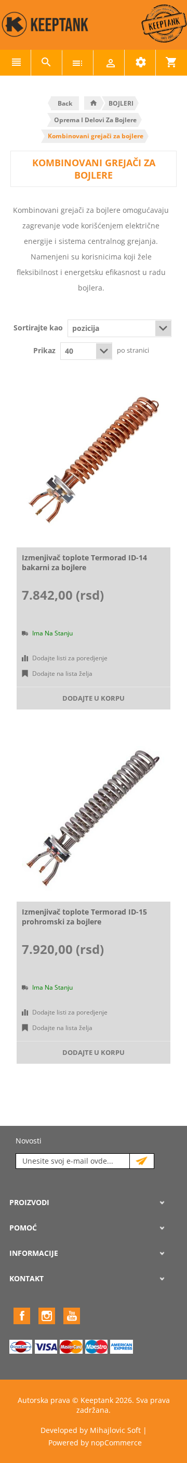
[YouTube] (71, 1316)
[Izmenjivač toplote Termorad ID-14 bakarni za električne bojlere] (93, 463)
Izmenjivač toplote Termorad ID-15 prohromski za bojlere (84, 916)
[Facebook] (22, 1316)
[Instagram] (46, 1316)
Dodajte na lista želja (62, 673)
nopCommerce (116, 1442)
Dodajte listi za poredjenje (70, 658)
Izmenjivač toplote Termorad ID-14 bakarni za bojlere (84, 562)
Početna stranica (93, 103)
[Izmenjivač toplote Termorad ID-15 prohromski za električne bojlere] (93, 817)
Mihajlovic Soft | (118, 1430)
